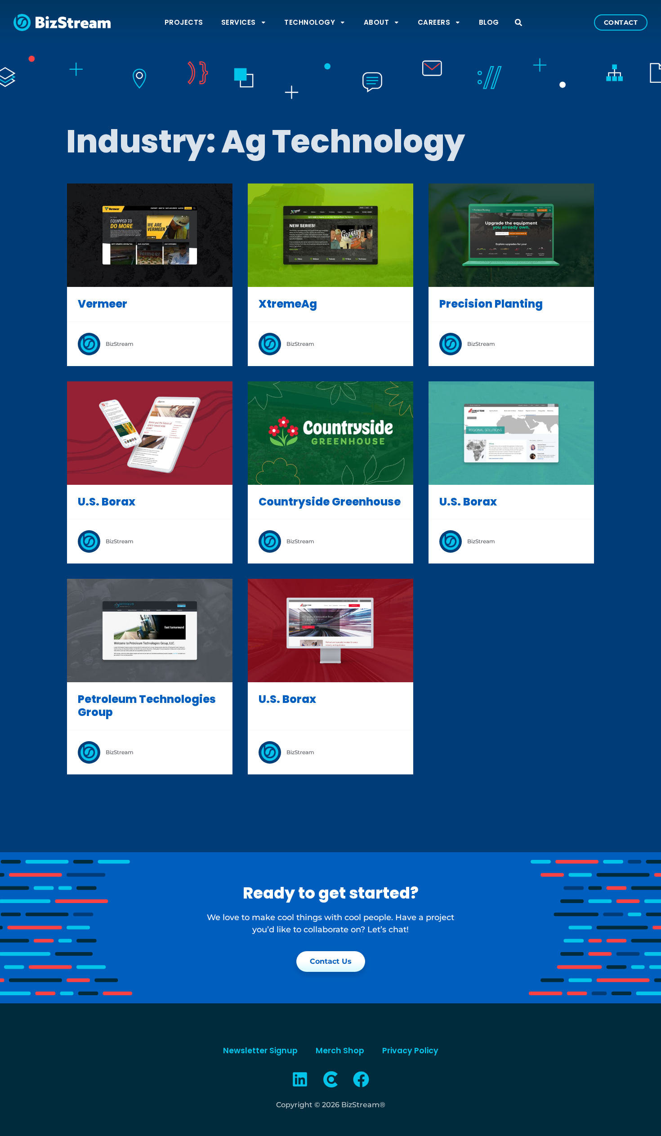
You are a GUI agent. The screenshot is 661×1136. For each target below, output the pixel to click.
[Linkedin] (300, 1079)
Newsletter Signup (260, 1050)
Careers (434, 22)
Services (238, 22)
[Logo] (330, 1079)
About (376, 22)
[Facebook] (361, 1079)
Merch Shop (340, 1050)
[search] (518, 22)
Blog (489, 22)
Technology (309, 22)
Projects (184, 22)
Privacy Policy (410, 1050)
